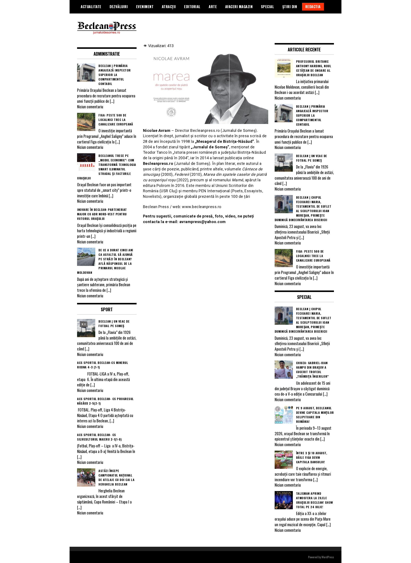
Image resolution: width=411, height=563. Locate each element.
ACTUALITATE (91, 6)
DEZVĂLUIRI (119, 6)
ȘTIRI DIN (289, 6)
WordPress (328, 557)
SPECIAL (267, 6)
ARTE (213, 6)
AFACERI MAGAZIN (239, 6)
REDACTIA (313, 6)
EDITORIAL (192, 6)
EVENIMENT (145, 6)
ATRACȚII (169, 6)
